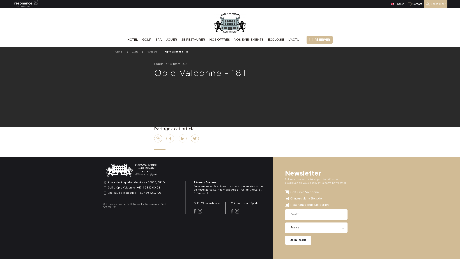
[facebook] (195, 211)
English (399, 4)
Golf (146, 39)
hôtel (132, 39)
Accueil (119, 52)
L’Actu (293, 39)
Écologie (276, 39)
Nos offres (219, 39)
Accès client (438, 4)
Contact (417, 4)
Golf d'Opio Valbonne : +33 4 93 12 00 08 (134, 188)
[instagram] (200, 211)
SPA (158, 39)
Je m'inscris (298, 240)
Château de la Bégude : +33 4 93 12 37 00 (134, 193)
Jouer (171, 39)
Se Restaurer (193, 39)
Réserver (322, 39)
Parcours (152, 52)
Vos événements (249, 39)
